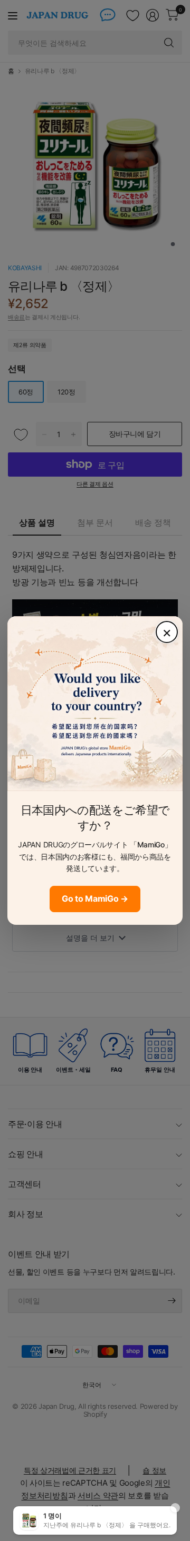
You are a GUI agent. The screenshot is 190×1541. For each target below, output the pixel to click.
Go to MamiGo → (95, 898)
